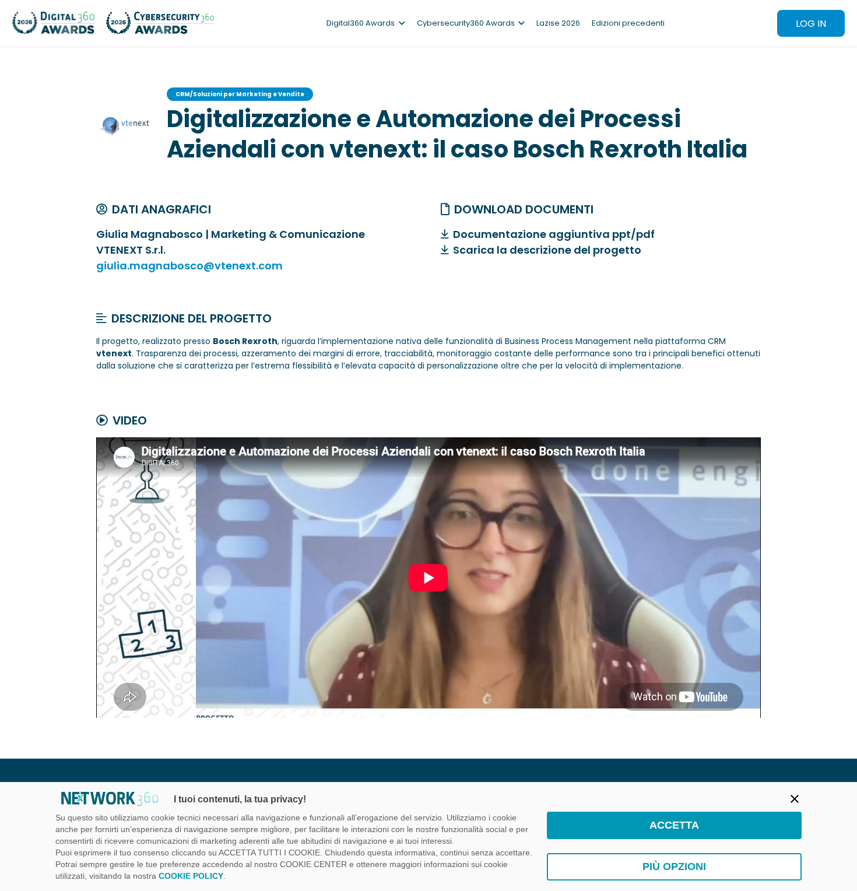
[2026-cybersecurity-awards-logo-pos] (160, 23)
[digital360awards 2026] (53, 23)
